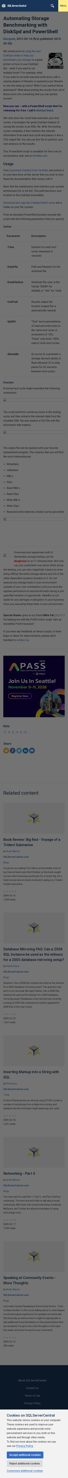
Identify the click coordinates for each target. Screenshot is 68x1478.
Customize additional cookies (25, 1470)
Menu (63, 5)
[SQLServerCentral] (3, 6)
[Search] (52, 6)
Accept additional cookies (25, 1454)
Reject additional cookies (24, 1463)
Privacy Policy (24, 1446)
